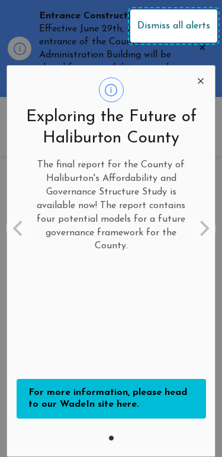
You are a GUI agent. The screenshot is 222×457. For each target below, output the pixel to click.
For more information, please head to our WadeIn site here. (107, 399)
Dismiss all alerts (173, 26)
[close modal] (200, 80)
